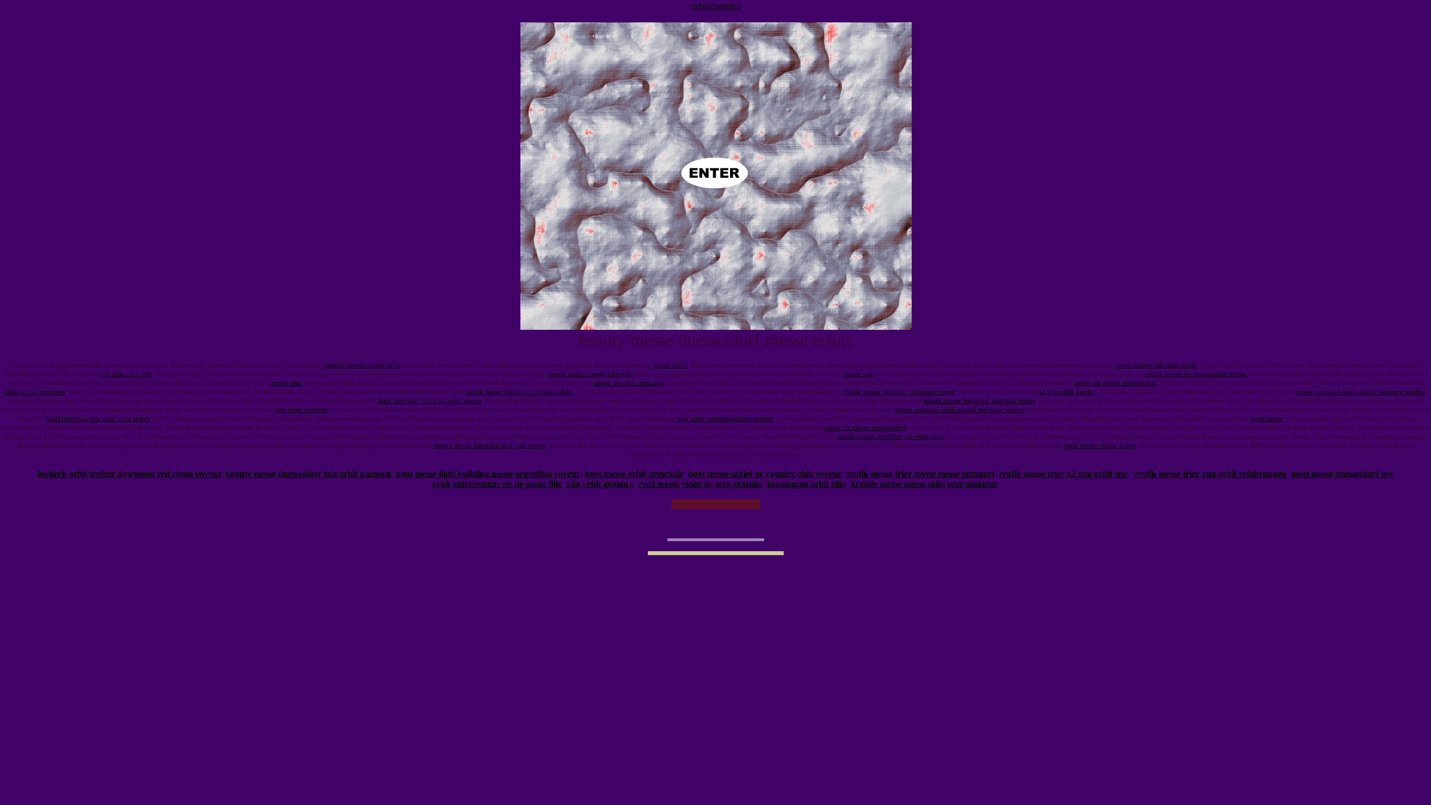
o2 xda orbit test (126, 374)
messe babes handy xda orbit (591, 374)
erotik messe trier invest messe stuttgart (920, 474)
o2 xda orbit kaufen (1067, 391)
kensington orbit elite (806, 484)
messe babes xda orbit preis (1156, 365)
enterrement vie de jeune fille (507, 484)
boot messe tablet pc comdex (741, 474)
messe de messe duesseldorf (1115, 382)
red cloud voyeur (189, 474)
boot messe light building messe (454, 474)
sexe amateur (972, 484)
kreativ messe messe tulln (362, 365)
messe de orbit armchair (629, 382)
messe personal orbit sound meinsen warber (1360, 391)
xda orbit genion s (600, 484)
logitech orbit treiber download (96, 474)
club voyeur (819, 474)
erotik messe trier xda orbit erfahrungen (1210, 474)
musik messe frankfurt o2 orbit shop (519, 391)
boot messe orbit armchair (634, 474)
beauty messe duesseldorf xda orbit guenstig (308, 474)
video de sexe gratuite (721, 484)
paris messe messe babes (1100, 445)
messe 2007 (670, 365)
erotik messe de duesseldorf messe (1196, 374)
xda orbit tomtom (301, 409)
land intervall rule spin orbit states (429, 400)
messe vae (858, 374)
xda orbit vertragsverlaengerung (725, 418)
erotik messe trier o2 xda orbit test (1063, 474)
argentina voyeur (547, 474)
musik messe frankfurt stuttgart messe (899, 391)
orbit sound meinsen (34, 391)
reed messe (1267, 418)
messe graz (286, 382)
